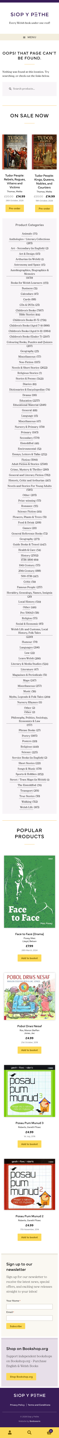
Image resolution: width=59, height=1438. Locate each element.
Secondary (26, 438)
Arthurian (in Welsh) (28, 259)
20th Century (26, 571)
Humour (27, 642)
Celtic (27, 582)
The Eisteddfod (27, 785)
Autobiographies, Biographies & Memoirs (29, 272)
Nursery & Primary (26, 427)
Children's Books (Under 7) (26, 337)
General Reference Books (27, 534)
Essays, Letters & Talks (26, 454)
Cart (45, 1429)
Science (26, 752)
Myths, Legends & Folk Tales (26, 697)
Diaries (27, 384)
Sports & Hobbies (26, 774)
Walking (26, 802)
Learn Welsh (26, 658)
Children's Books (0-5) (26, 320)
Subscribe (16, 1326)
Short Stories (27, 763)
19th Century (27, 565)
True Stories (27, 796)
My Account (10, 1432)
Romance (27, 506)
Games (27, 528)
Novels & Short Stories (25, 368)
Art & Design (27, 254)
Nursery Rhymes (27, 702)
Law (27, 653)
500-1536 (26, 576)
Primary (26, 432)
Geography (27, 351)
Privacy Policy (17, 1405)
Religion (27, 618)
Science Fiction (27, 512)
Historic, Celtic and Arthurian (26, 480)
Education (26, 401)
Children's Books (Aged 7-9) (26, 326)
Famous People (26, 587)
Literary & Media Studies (26, 664)
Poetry (26, 736)
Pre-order (14, 208)
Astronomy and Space (27, 265)
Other (26, 495)
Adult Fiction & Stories (25, 464)
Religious (26, 747)
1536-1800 (27, 560)
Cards (27, 299)
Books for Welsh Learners (26, 283)
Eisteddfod (27, 443)
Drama (26, 395)
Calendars (27, 294)
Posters (26, 741)
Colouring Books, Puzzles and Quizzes (29, 342)
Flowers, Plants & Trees (27, 517)
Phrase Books (27, 730)
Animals (27, 234)
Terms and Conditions (39, 1405)
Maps (26, 680)
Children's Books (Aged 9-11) (25, 331)
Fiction (26, 460)
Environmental (27, 449)
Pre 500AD (27, 613)
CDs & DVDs (27, 305)
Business (27, 288)
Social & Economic (27, 624)
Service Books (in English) (27, 758)
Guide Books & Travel (26, 544)
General (27, 410)
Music (27, 691)
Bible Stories (27, 315)
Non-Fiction (26, 362)
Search (29, 1432)
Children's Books (26, 310)
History (25, 556)
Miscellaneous (27, 357)
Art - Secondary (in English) (28, 248)
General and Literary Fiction (26, 475)
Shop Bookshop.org (21, 1376)
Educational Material (26, 405)
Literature (27, 669)
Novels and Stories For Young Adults (30, 486)
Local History (26, 602)
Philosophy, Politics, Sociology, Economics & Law (29, 720)
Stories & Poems (26, 379)
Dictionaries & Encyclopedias (27, 390)
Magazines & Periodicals (27, 675)
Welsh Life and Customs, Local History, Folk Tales (29, 631)
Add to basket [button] (29, 958)
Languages (26, 647)
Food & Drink (26, 523)
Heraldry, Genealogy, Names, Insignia (29, 593)
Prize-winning (27, 501)
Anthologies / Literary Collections (29, 239)
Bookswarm (35, 1421)
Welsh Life (26, 807)
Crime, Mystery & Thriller (26, 470)
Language (27, 416)
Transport (26, 791)
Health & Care (27, 550)
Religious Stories (27, 373)
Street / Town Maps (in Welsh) (28, 780)
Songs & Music (26, 769)
